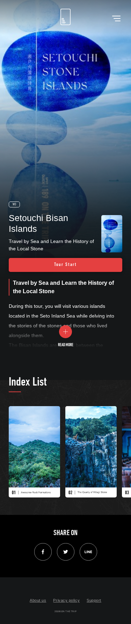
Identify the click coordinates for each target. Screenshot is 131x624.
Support (94, 600)
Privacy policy (66, 600)
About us (38, 600)
